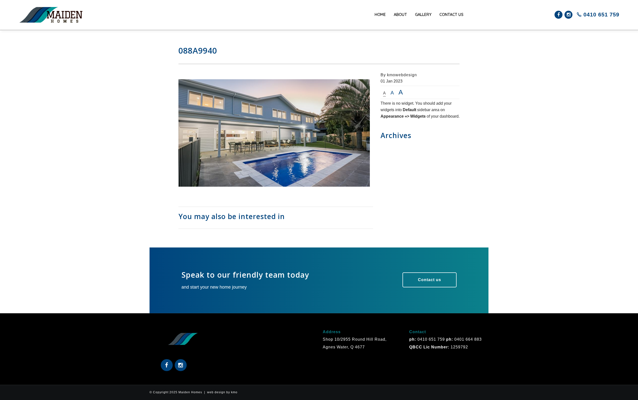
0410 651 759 (600, 14)
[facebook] (558, 15)
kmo (234, 392)
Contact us (429, 280)
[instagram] (568, 15)
